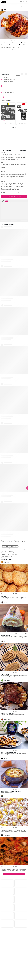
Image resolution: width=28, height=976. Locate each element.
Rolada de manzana (5, 635)
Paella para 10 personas (6, 868)
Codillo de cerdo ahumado (9, 554)
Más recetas (14, 873)
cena (10, 541)
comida (4, 541)
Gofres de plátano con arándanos (8, 752)
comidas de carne (20, 541)
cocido (13, 549)
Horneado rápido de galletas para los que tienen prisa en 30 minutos (14, 595)
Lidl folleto (4, 120)
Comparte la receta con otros (14, 196)
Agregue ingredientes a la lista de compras (15, 96)
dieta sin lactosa (13, 544)
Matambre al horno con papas (7, 713)
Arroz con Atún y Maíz (6, 829)
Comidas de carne (7, 7)
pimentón (10, 551)
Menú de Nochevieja (7, 556)
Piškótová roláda (5, 674)
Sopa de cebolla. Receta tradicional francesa (11, 791)
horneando (5, 549)
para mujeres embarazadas (9, 546)
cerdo (4, 544)
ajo (3, 551)
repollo (21, 549)
